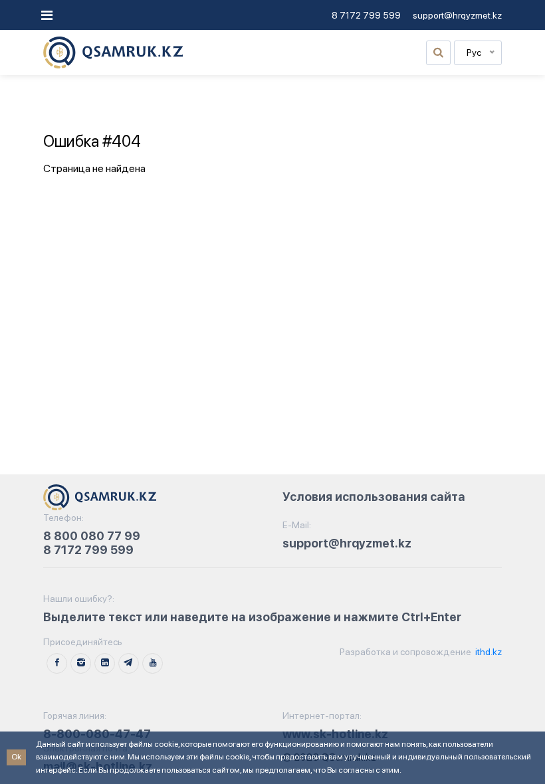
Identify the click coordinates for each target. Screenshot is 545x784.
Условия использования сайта (373, 497)
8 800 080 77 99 (91, 536)
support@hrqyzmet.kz (457, 15)
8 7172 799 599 (366, 15)
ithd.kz (487, 651)
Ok (16, 756)
